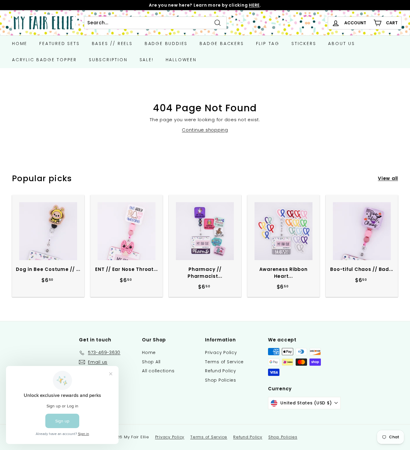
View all (388, 178)
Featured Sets (59, 43)
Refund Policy (220, 371)
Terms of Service (224, 362)
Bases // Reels (112, 43)
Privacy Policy (221, 353)
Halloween (181, 60)
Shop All (151, 362)
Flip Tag (267, 43)
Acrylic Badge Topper (44, 60)
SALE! (147, 60)
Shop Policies (220, 380)
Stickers (303, 43)
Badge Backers (222, 43)
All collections (158, 371)
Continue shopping (205, 130)
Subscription (108, 60)
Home (19, 43)
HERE (254, 5)
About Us (341, 43)
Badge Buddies (166, 43)
